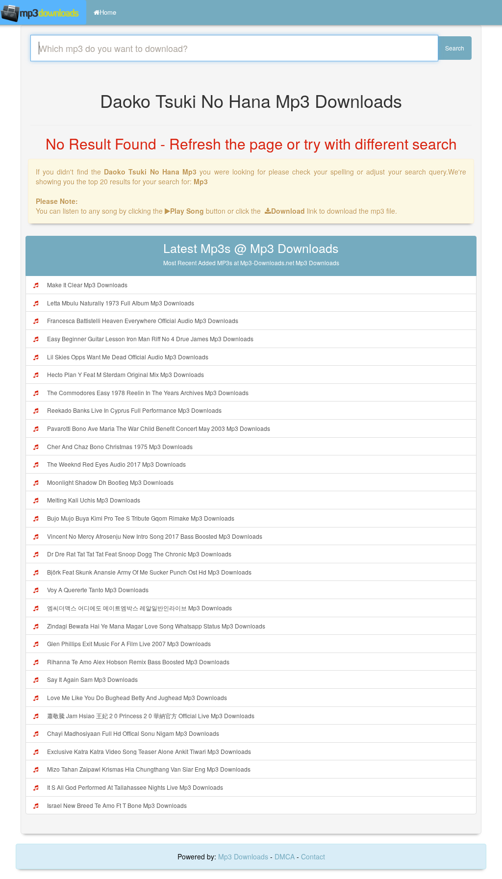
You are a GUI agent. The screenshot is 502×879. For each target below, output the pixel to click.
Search (454, 48)
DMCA (285, 856)
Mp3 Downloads (244, 856)
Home (108, 12)
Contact (313, 856)
